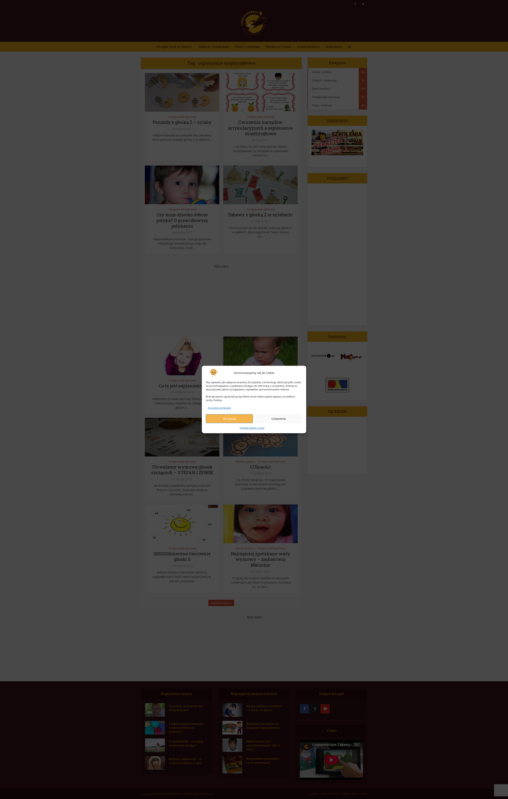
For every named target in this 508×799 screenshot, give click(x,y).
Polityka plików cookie (252, 428)
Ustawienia (278, 418)
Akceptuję (229, 418)
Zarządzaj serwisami (219, 408)
